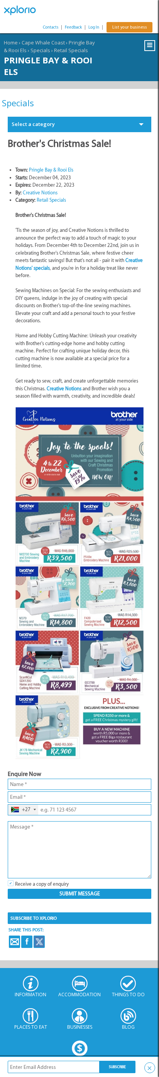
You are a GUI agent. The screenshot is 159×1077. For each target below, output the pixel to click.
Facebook (26, 942)
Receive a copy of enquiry (42, 884)
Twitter (39, 942)
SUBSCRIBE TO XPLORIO (33, 918)
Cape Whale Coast (43, 42)
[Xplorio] (23, 10)
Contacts (50, 27)
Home (11, 42)
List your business (129, 27)
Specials (40, 50)
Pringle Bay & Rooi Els (51, 170)
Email (14, 942)
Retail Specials (71, 50)
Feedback (73, 27)
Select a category (33, 124)
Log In (93, 27)
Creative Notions (40, 193)
